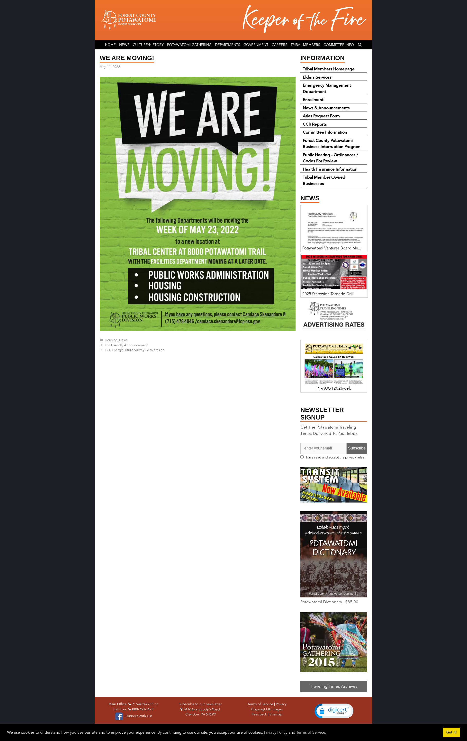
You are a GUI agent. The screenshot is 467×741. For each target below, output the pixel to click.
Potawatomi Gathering (189, 45)
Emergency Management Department (327, 88)
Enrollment (313, 99)
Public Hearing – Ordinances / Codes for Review (330, 158)
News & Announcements (326, 107)
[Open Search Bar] (360, 44)
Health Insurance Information (330, 169)
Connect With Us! (138, 716)
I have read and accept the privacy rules (334, 457)
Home (110, 45)
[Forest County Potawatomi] (233, 20)
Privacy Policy (275, 732)
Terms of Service (310, 732)
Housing (111, 340)
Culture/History (148, 45)
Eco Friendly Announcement (126, 345)
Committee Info (338, 45)
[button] (333, 711)
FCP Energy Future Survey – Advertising (135, 350)
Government (255, 45)
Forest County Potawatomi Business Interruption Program (331, 143)
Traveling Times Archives (334, 686)
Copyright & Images (267, 709)
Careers (279, 45)
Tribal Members (305, 45)
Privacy (281, 704)
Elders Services (317, 77)
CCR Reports (315, 124)
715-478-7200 (142, 704)
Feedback (259, 714)
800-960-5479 (142, 709)
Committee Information (325, 132)
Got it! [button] (451, 732)
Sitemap (275, 714)
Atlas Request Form (321, 115)
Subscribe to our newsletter (200, 704)
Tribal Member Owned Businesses (324, 180)
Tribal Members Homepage (329, 68)
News (124, 45)
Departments (227, 45)
